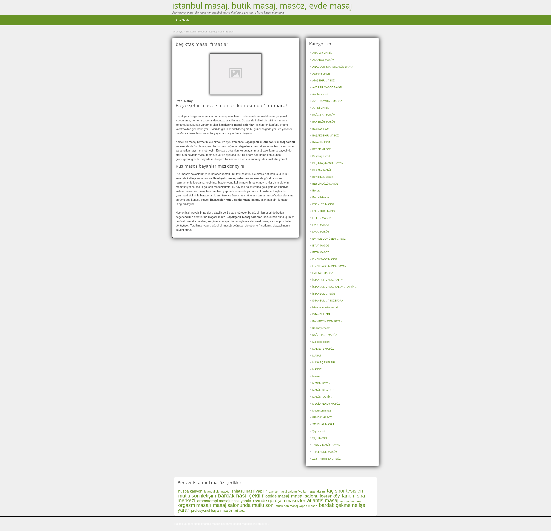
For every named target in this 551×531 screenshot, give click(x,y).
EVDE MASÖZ (320, 231)
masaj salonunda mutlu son (243, 505)
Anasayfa (178, 31)
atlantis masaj (322, 500)
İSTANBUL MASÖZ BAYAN (328, 300)
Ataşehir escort (321, 73)
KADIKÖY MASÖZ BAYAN (327, 321)
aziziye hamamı (351, 501)
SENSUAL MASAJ (323, 424)
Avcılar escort (320, 94)
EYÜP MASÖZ (320, 245)
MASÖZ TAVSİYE (322, 396)
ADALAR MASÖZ (322, 53)
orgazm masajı (194, 505)
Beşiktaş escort (321, 156)
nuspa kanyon (190, 491)
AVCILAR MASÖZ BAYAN (327, 87)
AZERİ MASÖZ (321, 108)
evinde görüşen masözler (279, 500)
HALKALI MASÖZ (322, 273)
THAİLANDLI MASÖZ (324, 451)
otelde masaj (277, 496)
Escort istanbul (321, 197)
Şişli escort (318, 431)
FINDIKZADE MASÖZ (324, 259)
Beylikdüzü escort (322, 176)
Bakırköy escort (321, 128)
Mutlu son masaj (321, 410)
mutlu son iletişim (197, 496)
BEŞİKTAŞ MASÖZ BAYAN (327, 163)
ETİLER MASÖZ (321, 218)
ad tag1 (239, 510)
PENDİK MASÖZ (322, 417)
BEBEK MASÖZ (321, 149)
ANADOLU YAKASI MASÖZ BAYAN (332, 66)
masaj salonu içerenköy (315, 495)
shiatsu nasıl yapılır (249, 491)
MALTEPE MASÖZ (323, 348)
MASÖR (317, 369)
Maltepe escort (321, 341)
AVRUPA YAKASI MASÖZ (327, 101)
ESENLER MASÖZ (323, 204)
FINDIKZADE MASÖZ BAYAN (329, 266)
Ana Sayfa (183, 20)
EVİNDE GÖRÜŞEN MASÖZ (328, 238)
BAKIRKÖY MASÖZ (323, 121)
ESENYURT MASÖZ (324, 211)
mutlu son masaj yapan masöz (296, 506)
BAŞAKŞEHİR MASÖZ (325, 135)
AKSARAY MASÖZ (323, 59)
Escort (316, 190)
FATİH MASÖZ (320, 252)
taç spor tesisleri (345, 491)
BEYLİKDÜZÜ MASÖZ (325, 183)
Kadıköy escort (321, 328)
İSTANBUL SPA (321, 314)
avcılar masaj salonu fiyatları (288, 491)
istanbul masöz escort (325, 307)
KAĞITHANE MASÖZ (324, 335)
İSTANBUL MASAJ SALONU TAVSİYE (334, 286)
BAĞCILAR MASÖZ (323, 114)
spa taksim (317, 491)
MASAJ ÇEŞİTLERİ (323, 362)
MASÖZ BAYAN (321, 383)
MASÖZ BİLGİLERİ (323, 390)
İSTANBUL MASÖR (323, 293)
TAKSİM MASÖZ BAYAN (326, 445)
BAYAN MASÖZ (321, 142)
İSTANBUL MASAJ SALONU (328, 280)
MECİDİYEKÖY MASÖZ (326, 403)
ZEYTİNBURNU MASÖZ (326, 458)
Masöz (316, 376)
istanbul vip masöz (216, 491)
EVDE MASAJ (320, 224)
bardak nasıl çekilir (240, 496)
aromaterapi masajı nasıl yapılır (224, 501)
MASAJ (316, 355)
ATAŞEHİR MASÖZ (323, 80)
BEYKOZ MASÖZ (322, 169)
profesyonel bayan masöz (211, 510)
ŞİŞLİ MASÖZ (320, 438)
